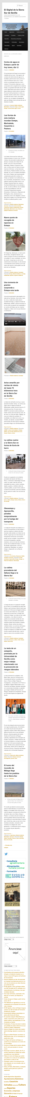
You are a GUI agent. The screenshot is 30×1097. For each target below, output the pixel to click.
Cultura (22, 1084)
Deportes (6, 38)
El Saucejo (19, 1093)
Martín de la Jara (14, 209)
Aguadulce (18, 1076)
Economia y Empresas (16, 38)
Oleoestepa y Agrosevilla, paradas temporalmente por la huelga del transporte (11, 515)
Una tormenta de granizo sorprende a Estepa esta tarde (11, 286)
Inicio (5, 32)
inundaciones (16, 207)
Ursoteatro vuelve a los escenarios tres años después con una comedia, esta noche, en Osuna (14, 1063)
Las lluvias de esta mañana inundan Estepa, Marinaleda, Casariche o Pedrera (11, 122)
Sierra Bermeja (20, 838)
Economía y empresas (12, 1091)
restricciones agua (12, 108)
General (12, 105)
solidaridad (6, 275)
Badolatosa (19, 1079)
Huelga (20, 559)
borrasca (11, 640)
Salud (13, 45)
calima (8, 500)
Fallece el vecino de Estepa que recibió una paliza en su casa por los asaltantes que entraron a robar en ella (14, 1057)
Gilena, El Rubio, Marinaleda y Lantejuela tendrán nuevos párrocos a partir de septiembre (15, 1068)
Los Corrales (11, 431)
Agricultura (11, 32)
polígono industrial (8, 210)
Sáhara (20, 500)
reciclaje (23, 274)
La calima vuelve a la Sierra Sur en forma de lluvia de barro (11, 444)
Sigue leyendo (8, 203)
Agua (16, 107)
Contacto (13, 35)
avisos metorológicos (13, 430)
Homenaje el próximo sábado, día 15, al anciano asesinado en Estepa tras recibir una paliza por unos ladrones (14, 1052)
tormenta (15, 210)
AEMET (6, 430)
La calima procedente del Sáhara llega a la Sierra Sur (11, 571)
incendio (10, 838)
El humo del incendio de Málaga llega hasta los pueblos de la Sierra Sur (11, 770)
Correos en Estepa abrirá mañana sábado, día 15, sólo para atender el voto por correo (15, 1047)
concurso (15, 1085)
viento (13, 433)
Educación (6, 42)
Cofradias (6, 35)
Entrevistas (14, 42)
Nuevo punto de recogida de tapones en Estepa (11, 221)
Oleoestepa (16, 560)
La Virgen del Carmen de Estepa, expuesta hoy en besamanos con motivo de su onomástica (14, 1041)
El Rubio (14, 1093)
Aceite (20, 557)
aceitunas (6, 559)
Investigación (7, 758)
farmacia (18, 757)
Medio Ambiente (18, 105)
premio (12, 758)
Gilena (5, 431)
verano (19, 108)
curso (5, 1088)
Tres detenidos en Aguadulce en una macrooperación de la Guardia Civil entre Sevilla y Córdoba (15, 1004)
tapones (12, 275)
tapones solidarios (18, 275)
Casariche (6, 207)
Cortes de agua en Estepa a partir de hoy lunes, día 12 (12, 65)
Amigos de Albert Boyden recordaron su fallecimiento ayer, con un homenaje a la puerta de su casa (14, 1036)
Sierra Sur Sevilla (8, 839)
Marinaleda (6, 209)
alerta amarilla (17, 206)
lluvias (21, 207)
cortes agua (21, 107)
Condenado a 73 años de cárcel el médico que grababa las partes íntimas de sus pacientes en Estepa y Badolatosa (15, 1025)
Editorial (6, 49)
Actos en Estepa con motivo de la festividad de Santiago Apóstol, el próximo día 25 (14, 1031)
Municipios (21, 42)
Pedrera (20, 209)
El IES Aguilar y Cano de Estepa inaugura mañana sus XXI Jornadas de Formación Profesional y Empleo (15, 1009)
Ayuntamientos (9, 1079)
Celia (19, 640)
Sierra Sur (10, 641)
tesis (16, 758)
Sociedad (19, 45)
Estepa (5, 108)
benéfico (6, 1082)
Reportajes (7, 45)
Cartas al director (20, 32)
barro (5, 500)
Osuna (5, 433)
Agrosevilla (12, 559)
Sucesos (6, 206)
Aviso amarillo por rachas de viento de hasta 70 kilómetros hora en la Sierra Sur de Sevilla (12, 389)
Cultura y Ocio (21, 35)
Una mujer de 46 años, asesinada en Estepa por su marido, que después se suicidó (14, 995)
